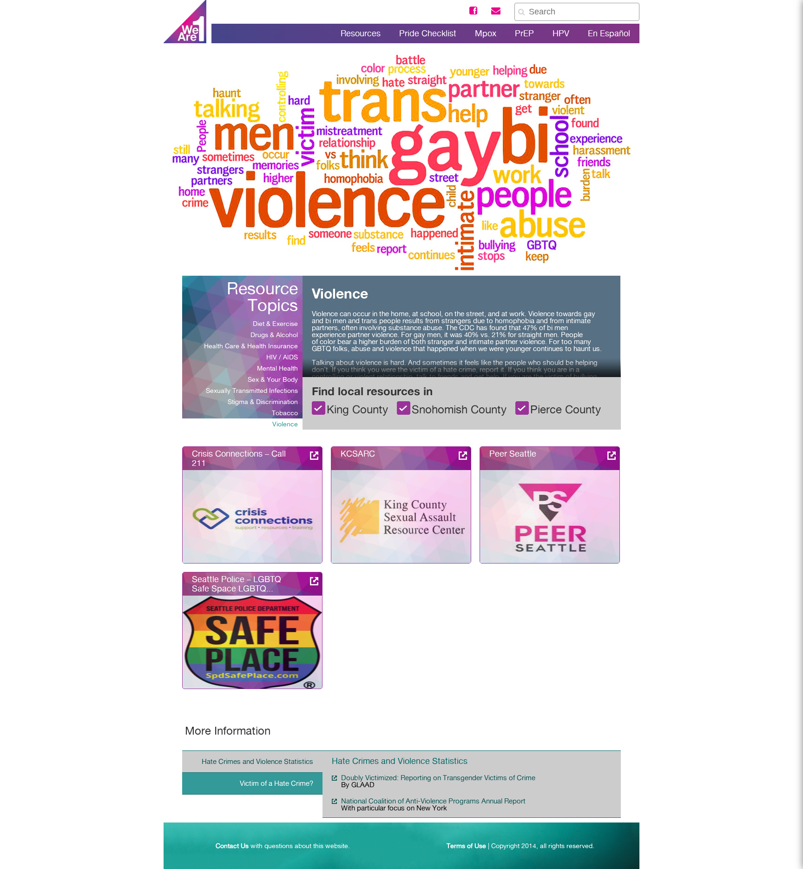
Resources (361, 33)
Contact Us (232, 845)
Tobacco (285, 413)
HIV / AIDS (282, 357)
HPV (561, 33)
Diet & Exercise (275, 323)
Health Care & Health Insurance (251, 346)
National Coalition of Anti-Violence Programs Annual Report (433, 801)
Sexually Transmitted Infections (252, 390)
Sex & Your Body (273, 379)
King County (357, 409)
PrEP (524, 33)
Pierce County (565, 409)
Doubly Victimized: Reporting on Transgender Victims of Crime (438, 778)
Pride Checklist (427, 33)
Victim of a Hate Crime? (276, 783)
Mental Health (277, 368)
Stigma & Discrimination (263, 401)
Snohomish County (459, 409)
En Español (609, 33)
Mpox (485, 33)
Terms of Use (466, 845)
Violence (285, 424)
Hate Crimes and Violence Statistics (257, 761)
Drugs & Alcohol (274, 334)
